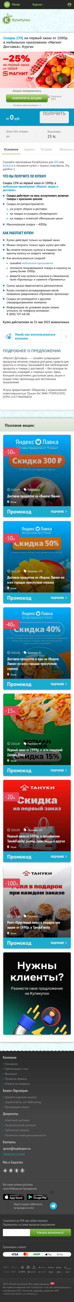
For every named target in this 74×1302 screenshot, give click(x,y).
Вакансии (11, 1074)
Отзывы (46, 149)
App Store (13, 1197)
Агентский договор (17, 1120)
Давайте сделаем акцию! (21, 1097)
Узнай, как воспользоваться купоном (35, 336)
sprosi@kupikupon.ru (17, 1149)
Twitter (16, 1170)
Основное (11, 149)
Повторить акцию (27, 98)
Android (8, 165)
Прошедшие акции (17, 1107)
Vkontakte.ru (11, 1170)
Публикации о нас (16, 1069)
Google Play (37, 1197)
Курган (37, 4)
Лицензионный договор (20, 1125)
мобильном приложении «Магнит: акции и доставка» (30, 188)
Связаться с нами (14, 1154)
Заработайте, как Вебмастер (23, 1102)
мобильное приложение (37, 263)
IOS (56, 162)
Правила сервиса (16, 1079)
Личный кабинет (69, 4)
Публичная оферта (17, 1130)
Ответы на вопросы (17, 1084)
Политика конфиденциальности (25, 1135)
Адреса (29, 149)
